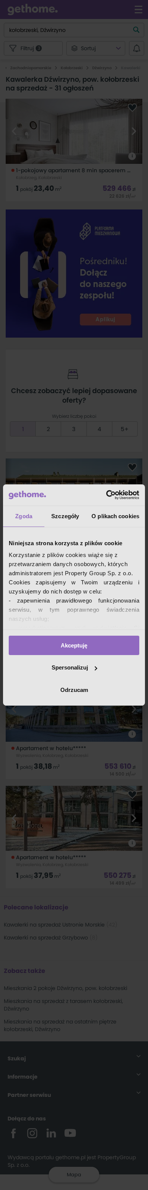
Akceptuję (74, 645)
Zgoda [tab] (23, 515)
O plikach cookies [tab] (115, 515)
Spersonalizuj (70, 667)
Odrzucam (74, 690)
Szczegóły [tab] (65, 515)
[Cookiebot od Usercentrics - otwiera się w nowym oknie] (106, 495)
